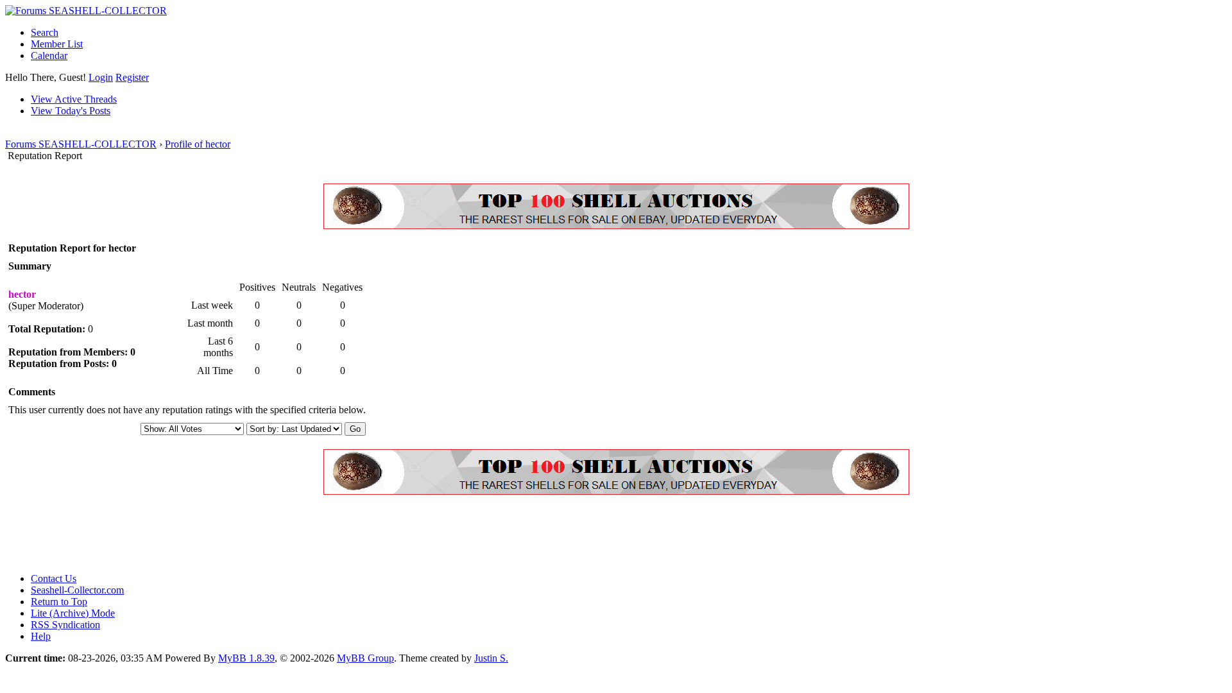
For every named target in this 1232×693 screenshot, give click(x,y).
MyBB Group (365, 658)
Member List (57, 43)
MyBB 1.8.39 (246, 658)
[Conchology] (616, 225)
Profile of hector (197, 144)
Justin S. (491, 658)
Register (132, 77)
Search (44, 32)
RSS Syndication (65, 624)
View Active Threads (74, 99)
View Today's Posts (70, 110)
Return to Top (59, 601)
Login (101, 77)
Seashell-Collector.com (77, 590)
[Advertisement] (238, 534)
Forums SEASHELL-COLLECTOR (81, 144)
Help (41, 636)
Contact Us (53, 578)
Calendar (49, 55)
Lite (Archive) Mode (73, 613)
